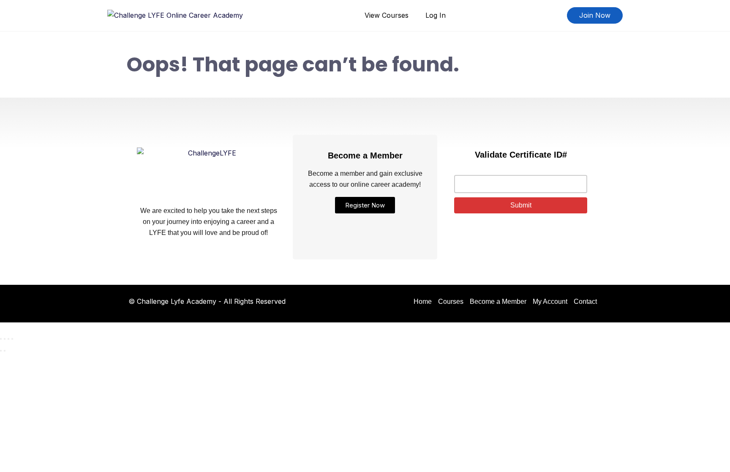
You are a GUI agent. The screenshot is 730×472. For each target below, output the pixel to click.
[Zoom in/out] (1, 339)
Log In (435, 15)
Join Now (594, 15)
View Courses (387, 15)
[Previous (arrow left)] (1, 351)
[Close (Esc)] (12, 339)
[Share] (8, 339)
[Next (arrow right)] (4, 351)
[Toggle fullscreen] (4, 339)
